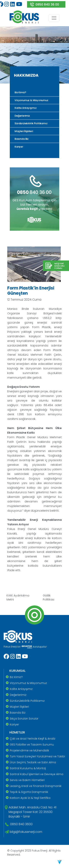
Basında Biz (21, 139)
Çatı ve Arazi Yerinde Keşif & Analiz (32, 739)
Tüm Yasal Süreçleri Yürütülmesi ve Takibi (37, 756)
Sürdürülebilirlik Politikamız (30, 123)
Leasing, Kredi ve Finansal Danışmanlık (36, 786)
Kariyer (18, 146)
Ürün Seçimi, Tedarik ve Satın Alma (33, 762)
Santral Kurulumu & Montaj (28, 768)
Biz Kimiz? (20, 92)
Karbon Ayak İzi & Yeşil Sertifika (30, 798)
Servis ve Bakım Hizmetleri (27, 780)
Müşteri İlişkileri (23, 131)
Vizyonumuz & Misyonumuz (31, 100)
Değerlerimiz (22, 116)
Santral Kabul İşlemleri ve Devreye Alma (36, 774)
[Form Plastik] (34, 264)
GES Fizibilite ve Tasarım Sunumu (32, 744)
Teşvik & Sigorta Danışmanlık (29, 792)
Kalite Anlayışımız (25, 108)
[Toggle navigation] (54, 18)
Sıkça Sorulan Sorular (24, 718)
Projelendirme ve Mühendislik (29, 750)
